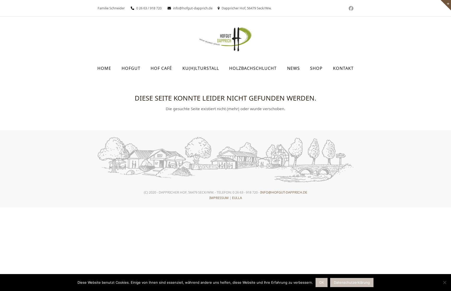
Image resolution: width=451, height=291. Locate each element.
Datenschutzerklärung (352, 282)
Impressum (219, 197)
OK (321, 282)
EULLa (237, 197)
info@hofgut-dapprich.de (192, 8)
